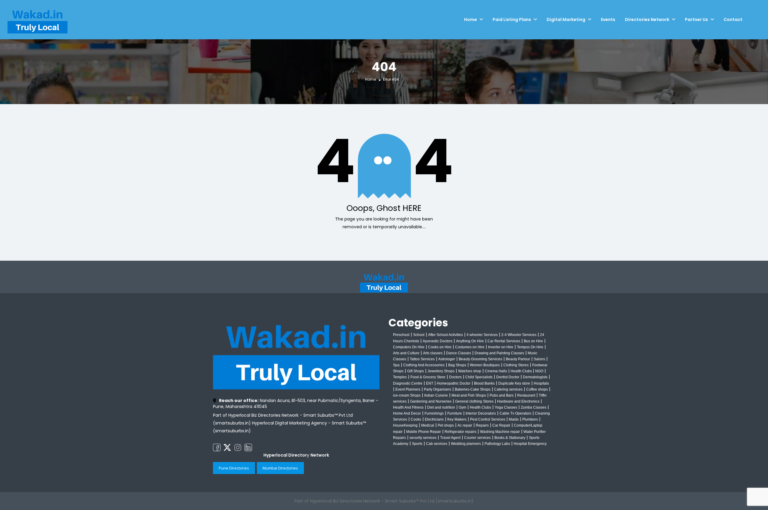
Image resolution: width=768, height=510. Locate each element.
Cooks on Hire (440, 347)
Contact (733, 19)
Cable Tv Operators (515, 413)
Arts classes (432, 353)
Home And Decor (407, 413)
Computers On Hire (408, 347)
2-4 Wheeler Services (518, 335)
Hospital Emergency (530, 444)
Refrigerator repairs (460, 432)
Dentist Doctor (507, 377)
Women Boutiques (485, 365)
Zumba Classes (533, 407)
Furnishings (434, 413)
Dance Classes (458, 353)
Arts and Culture (406, 353)
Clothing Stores (516, 365)
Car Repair (501, 425)
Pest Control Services (487, 419)
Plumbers (530, 419)
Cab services (436, 444)
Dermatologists (535, 377)
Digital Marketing (566, 19)
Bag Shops (457, 365)
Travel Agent (450, 438)
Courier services (477, 438)
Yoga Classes (506, 407)
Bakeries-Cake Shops (472, 389)
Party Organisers (437, 389)
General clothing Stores (474, 401)
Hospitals (541, 383)
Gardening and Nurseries (431, 401)
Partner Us (696, 19)
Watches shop (469, 371)
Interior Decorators (481, 413)
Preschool (401, 335)
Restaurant (526, 395)
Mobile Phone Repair (423, 432)
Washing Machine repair (500, 432)
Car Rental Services (504, 341)
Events (608, 19)
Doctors (455, 377)
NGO (539, 371)
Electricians (434, 419)
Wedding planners (466, 444)
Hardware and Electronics (518, 401)
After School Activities (445, 335)
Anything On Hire (470, 341)
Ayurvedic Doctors (437, 341)
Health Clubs (522, 371)
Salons (539, 359)
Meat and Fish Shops (469, 395)
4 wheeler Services (482, 335)
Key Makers (456, 419)
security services (423, 438)
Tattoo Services (422, 359)
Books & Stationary (509, 438)
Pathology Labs (497, 444)
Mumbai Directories (280, 468)
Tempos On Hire (530, 347)
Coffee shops (537, 389)
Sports (417, 444)
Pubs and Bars (502, 395)
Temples (400, 377)
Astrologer (446, 359)
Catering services (508, 389)
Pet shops (446, 425)
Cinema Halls (496, 371)
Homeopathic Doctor (453, 383)
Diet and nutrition (441, 407)
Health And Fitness (408, 407)
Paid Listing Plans (512, 19)
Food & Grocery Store (428, 377)
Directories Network (647, 19)
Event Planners (407, 389)
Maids (514, 419)
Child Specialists (479, 377)
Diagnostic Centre (407, 383)
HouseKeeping (405, 425)
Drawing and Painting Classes (499, 353)
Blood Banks (484, 383)
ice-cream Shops (407, 395)
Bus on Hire (533, 341)
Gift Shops (415, 371)
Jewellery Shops (441, 371)
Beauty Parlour (518, 359)
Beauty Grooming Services (480, 359)
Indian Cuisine (436, 395)
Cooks (416, 419)
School (418, 335)
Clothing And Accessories (424, 365)
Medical (427, 425)
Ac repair (465, 425)
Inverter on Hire (500, 347)
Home (470, 19)
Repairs (482, 425)
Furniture (454, 413)
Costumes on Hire (469, 347)
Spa (396, 365)
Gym (462, 407)
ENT (429, 383)
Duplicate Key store (514, 383)
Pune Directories (234, 468)
